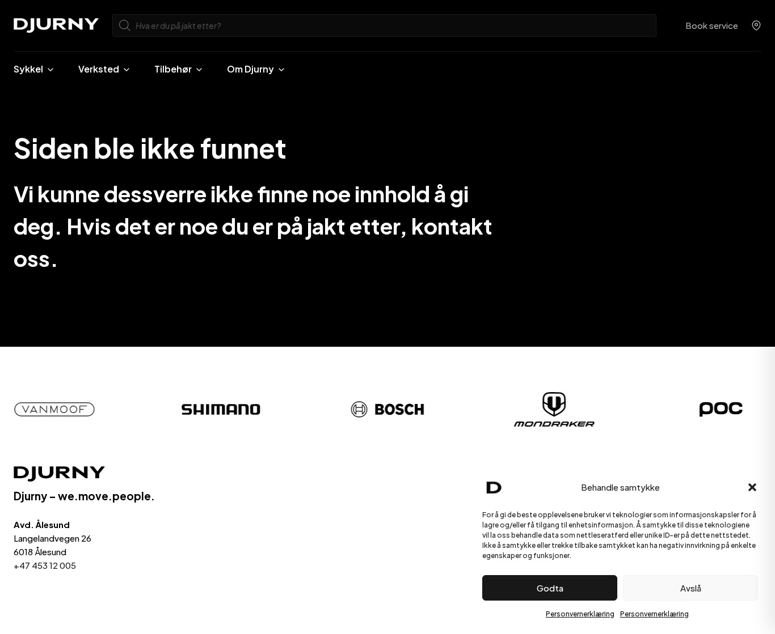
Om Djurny (250, 69)
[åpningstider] (756, 25)
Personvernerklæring (580, 614)
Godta (550, 587)
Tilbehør (173, 69)
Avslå (690, 587)
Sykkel (28, 69)
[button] (752, 487)
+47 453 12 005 (45, 565)
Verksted (98, 69)
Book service (711, 25)
